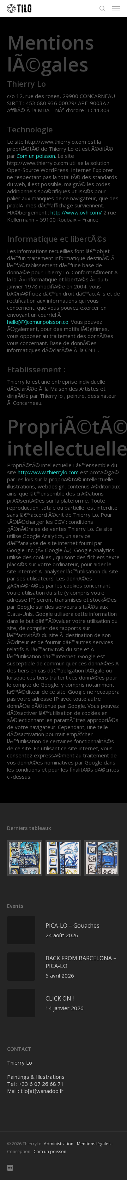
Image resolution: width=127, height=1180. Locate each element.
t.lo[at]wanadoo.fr (42, 1090)
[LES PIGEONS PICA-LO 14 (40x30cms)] (25, 858)
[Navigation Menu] (116, 8)
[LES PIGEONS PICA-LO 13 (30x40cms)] (63, 858)
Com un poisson (36, 155)
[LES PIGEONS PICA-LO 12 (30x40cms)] (102, 858)
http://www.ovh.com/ (76, 212)
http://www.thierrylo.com (48, 472)
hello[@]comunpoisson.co (37, 321)
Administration (58, 1144)
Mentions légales (93, 1144)
